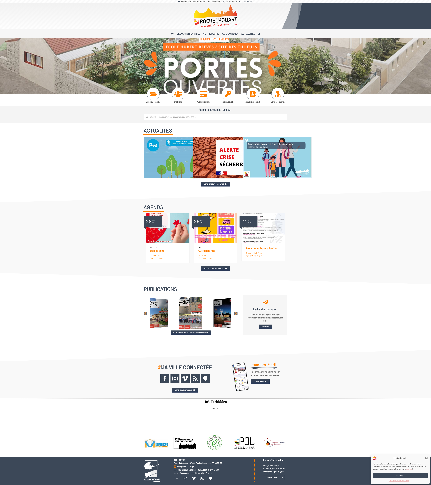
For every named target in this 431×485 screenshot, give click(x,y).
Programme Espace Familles (262, 248)
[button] (426, 458)
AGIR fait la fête (206, 250)
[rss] (195, 378)
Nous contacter (247, 1)
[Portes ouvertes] (215, 66)
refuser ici (409, 469)
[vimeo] (185, 378)
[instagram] (174, 378)
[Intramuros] (205, 378)
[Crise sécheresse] (227, 157)
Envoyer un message (185, 466)
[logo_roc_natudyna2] (215, 4)
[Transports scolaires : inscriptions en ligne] (277, 157)
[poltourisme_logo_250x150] (214, 435)
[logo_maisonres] (274, 435)
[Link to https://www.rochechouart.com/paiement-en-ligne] (203, 94)
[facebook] (164, 378)
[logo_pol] (244, 435)
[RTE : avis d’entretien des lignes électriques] (178, 157)
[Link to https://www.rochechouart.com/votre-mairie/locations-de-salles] (228, 94)
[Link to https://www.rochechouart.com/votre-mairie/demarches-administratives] (153, 94)
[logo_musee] (185, 435)
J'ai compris (400, 475)
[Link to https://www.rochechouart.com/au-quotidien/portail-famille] (178, 94)
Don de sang (157, 250)
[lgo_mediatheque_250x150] (156, 435)
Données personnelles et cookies (399, 481)
